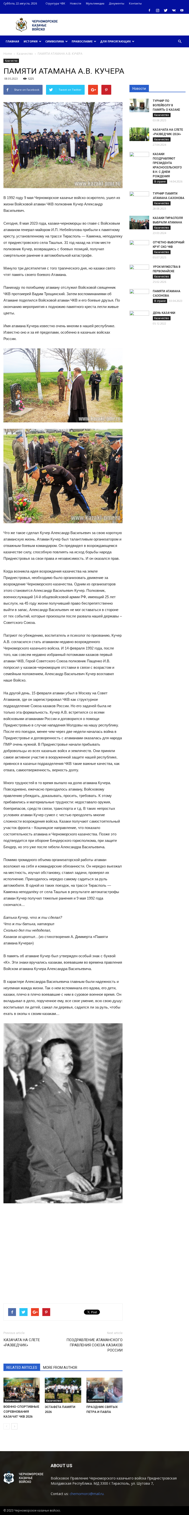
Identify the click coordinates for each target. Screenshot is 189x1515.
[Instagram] (157, 10)
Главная (12, 41)
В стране (160, 181)
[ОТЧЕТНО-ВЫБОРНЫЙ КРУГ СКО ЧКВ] (139, 247)
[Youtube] (182, 10)
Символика (54, 41)
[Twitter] (165, 10)
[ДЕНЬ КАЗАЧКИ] (139, 318)
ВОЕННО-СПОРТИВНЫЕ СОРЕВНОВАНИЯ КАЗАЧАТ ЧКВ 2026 (21, 1411)
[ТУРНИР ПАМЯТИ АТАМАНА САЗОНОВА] (139, 198)
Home (7, 54)
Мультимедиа (95, 3)
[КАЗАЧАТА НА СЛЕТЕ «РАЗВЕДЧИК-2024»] (139, 134)
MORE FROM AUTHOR (60, 1368)
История (31, 41)
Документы (116, 3)
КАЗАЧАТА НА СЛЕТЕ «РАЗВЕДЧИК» (21, 1342)
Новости (75, 3)
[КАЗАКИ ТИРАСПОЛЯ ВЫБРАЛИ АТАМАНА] (139, 222)
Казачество (11, 60)
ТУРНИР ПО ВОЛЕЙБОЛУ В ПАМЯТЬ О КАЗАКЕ (166, 105)
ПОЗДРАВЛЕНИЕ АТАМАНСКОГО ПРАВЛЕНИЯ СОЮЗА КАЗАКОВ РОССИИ (94, 1345)
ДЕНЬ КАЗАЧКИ (164, 313)
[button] (180, 41)
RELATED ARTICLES (21, 1368)
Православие (82, 41)
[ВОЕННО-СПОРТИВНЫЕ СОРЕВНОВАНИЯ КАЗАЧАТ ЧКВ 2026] (21, 1390)
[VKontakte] (173, 10)
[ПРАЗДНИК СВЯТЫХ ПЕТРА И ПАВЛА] (104, 1390)
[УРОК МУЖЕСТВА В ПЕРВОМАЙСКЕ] (139, 271)
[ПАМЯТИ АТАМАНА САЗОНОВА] (139, 296)
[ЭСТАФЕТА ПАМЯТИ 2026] (63, 1390)
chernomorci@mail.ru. (87, 1493)
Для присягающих (115, 41)
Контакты (135, 3)
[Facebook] (149, 10)
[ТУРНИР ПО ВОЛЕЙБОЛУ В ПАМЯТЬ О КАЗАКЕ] (139, 105)
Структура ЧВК (55, 3)
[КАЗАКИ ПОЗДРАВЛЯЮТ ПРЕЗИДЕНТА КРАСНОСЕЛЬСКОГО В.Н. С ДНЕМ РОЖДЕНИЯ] (139, 159)
